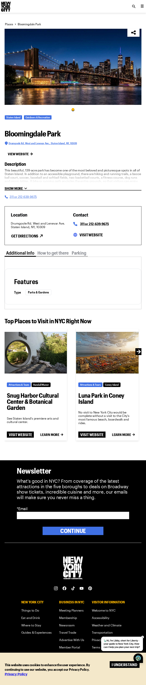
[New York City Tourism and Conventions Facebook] (64, 588)
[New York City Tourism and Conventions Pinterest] (90, 588)
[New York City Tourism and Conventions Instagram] (56, 588)
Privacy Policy (16, 674)
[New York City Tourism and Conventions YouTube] (81, 588)
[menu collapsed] (142, 6)
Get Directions (24, 236)
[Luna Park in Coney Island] (107, 352)
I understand (124, 664)
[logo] (5, 5)
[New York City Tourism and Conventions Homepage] (73, 568)
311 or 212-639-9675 (94, 224)
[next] (138, 351)
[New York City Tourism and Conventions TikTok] (73, 588)
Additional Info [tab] (20, 253)
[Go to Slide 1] (73, 109)
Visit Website (91, 235)
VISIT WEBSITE (20, 434)
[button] (73, 67)
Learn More (49, 435)
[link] (36, 611)
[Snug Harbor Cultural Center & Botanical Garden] (36, 352)
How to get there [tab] (53, 253)
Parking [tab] (79, 253)
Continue (73, 530)
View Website (18, 154)
